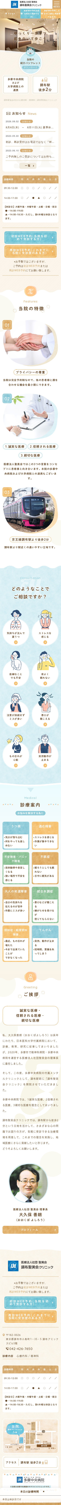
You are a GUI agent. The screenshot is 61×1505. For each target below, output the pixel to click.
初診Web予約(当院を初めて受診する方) (32, 13)
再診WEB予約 (17, 270)
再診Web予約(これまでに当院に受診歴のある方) (52, 13)
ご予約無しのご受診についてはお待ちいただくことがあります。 (30, 156)
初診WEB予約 (31, 266)
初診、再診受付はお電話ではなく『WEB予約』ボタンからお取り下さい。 (30, 142)
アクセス (11, 13)
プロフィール (29, 1230)
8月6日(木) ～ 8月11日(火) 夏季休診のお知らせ (30, 127)
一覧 (28, 165)
